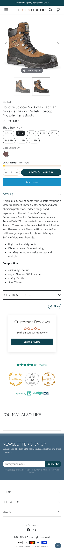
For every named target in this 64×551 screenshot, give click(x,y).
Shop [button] (7, 492)
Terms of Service (43, 470)
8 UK (31, 133)
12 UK (34, 140)
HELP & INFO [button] (11, 502)
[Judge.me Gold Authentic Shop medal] (16, 379)
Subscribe (53, 464)
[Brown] (6, 154)
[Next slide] (57, 43)
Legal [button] (7, 511)
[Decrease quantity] (6, 172)
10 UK (54, 133)
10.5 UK (9, 140)
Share (57, 306)
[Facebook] (28, 529)
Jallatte (8, 102)
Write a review (32, 342)
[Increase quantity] (17, 172)
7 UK (20, 133)
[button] (9, 9)
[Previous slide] (6, 43)
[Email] (34, 529)
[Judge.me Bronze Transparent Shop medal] (48, 379)
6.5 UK (8, 133)
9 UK (42, 133)
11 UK (22, 140)
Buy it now (32, 182)
